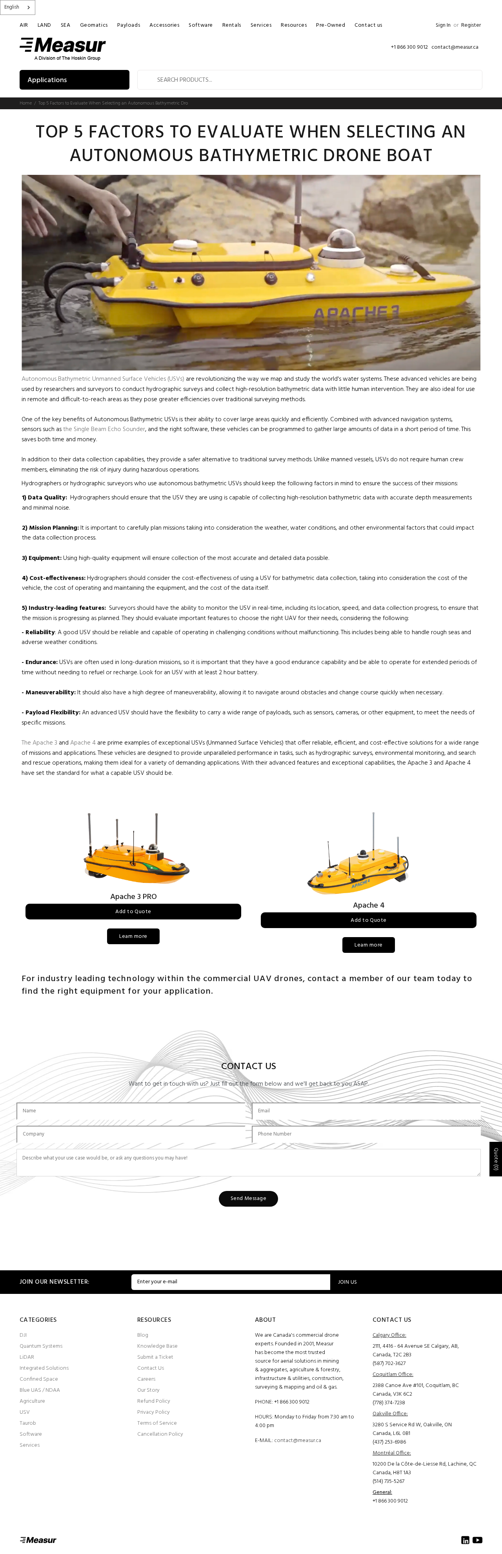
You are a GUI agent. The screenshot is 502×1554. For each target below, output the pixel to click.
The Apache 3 (39, 743)
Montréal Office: (392, 1453)
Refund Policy (153, 1401)
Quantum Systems (41, 1346)
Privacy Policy (153, 1412)
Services (30, 1445)
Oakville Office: (390, 1413)
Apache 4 (83, 743)
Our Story (148, 1390)
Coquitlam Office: (393, 1374)
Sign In (443, 25)
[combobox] (17, 7)
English (11, 7)
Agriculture (32, 1401)
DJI (23, 1335)
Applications (47, 80)
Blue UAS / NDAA (40, 1390)
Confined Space (39, 1379)
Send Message (248, 1198)
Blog (142, 1335)
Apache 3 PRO (133, 897)
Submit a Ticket (155, 1357)
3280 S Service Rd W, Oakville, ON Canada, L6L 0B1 (412, 1429)
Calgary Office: (389, 1335)
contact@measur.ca (297, 1440)
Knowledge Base (157, 1346)
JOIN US (347, 1282)
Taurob (28, 1423)
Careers (146, 1379)
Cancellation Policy (160, 1434)
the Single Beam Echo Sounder (104, 429)
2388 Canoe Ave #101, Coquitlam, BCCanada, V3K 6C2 (416, 1390)
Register (471, 25)
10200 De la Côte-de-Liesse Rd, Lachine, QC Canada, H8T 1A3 (425, 1468)
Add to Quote (133, 911)
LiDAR (27, 1357)
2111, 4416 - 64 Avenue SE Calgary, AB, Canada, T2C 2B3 (416, 1351)
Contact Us (150, 1368)
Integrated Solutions (44, 1368)
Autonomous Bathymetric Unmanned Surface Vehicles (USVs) (103, 379)
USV (25, 1412)
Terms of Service (157, 1423)
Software (31, 1434)
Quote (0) (495, 1159)
